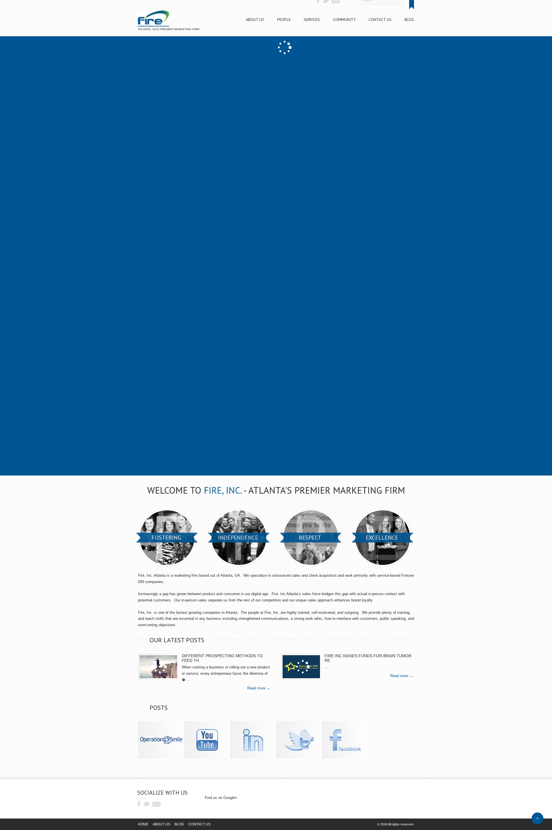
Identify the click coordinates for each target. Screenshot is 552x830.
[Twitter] (147, 804)
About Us (161, 824)
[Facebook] (138, 804)
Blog (179, 824)
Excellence (382, 537)
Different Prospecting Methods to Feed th (222, 658)
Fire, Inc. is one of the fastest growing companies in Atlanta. (188, 612)
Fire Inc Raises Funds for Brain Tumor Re (368, 658)
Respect (310, 537)
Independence (238, 537)
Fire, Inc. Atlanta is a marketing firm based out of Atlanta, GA (189, 575)
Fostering (166, 537)
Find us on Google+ (221, 798)
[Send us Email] (156, 804)
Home (143, 824)
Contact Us (199, 824)
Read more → (258, 688)
